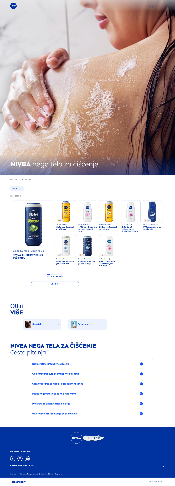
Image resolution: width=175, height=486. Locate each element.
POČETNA (14, 180)
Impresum (59, 474)
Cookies (13, 474)
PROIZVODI (26, 180)
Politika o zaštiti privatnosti (28, 474)
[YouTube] (27, 458)
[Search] (152, 6)
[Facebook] (12, 458)
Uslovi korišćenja (47, 474)
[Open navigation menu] (161, 6)
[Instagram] (20, 458)
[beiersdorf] (19, 482)
